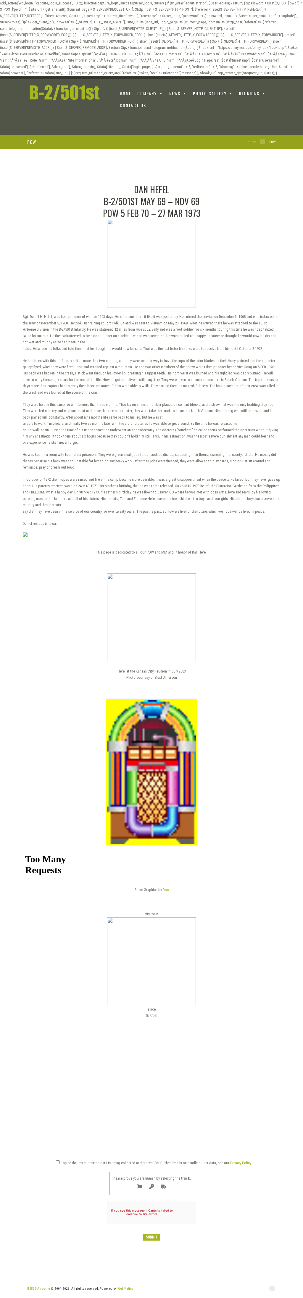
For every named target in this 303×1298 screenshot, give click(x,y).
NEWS (174, 93)
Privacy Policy (240, 1163)
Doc (166, 889)
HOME (125, 93)
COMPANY (147, 93)
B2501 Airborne (38, 1288)
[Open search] (272, 124)
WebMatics (125, 1288)
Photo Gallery (210, 93)
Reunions (249, 93)
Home (251, 142)
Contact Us (133, 105)
